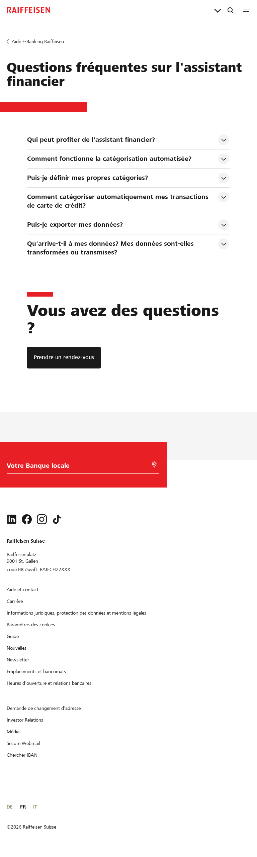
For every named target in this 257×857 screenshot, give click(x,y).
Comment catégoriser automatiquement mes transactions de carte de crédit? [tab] (118, 201)
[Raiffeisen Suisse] (28, 10)
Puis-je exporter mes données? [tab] (75, 224)
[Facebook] (27, 519)
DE (9, 807)
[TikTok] (57, 519)
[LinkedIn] (12, 519)
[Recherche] (231, 10)
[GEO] (154, 464)
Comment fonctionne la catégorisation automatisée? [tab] (109, 159)
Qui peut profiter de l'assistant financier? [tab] (91, 139)
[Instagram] (42, 519)
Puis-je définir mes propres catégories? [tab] (87, 178)
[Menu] (246, 10)
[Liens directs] (218, 10)
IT (35, 807)
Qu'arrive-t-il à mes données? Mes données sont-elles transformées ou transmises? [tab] (111, 248)
